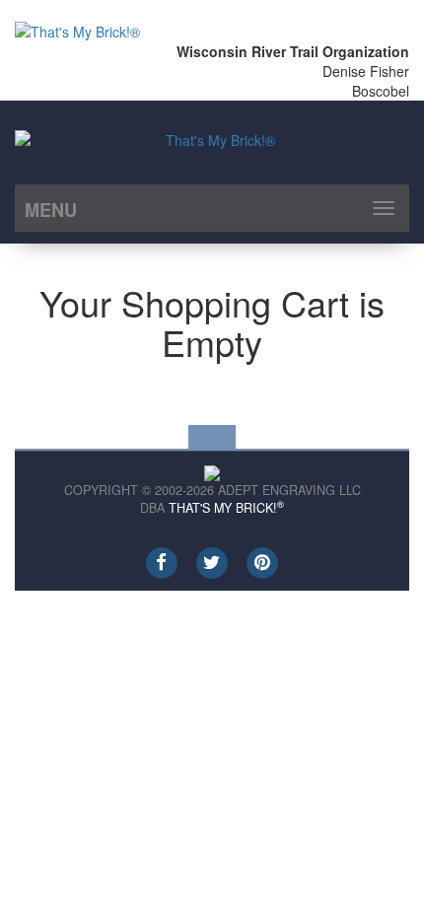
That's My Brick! (226, 508)
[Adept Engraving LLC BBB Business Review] (212, 471)
